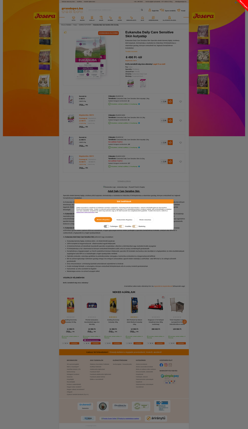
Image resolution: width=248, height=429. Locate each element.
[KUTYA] (73, 15)
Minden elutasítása (145, 220)
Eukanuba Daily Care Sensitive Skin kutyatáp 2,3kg (133, 98)
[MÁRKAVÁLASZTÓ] (131, 15)
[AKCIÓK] (119, 15)
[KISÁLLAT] (92, 15)
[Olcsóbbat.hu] (120, 406)
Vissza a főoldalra (66, 25)
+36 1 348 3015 (138, 1)
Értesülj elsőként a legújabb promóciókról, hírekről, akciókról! (124, 352)
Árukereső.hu (85, 408)
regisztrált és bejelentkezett (163, 286)
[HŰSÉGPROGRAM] (153, 15)
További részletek (131, 51)
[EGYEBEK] (110, 15)
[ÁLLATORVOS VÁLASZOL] (169, 15)
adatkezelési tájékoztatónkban (85, 212)
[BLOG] (142, 15)
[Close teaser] (236, 2)
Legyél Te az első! (159, 64)
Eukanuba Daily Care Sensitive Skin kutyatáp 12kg (133, 139)
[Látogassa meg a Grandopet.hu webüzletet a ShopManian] (88, 418)
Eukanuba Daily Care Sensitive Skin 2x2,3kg (105, 25)
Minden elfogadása (103, 219)
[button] (242, 6)
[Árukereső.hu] (85, 405)
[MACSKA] (82, 15)
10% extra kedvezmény (92, 340)
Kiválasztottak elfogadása (124, 220)
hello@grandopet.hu (180, 1)
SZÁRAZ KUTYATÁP (85, 25)
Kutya (75, 25)
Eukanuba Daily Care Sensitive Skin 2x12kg (131, 158)
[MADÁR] (101, 15)
